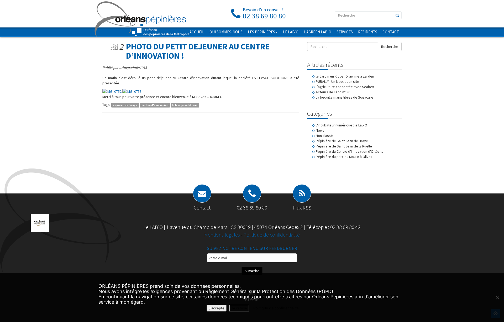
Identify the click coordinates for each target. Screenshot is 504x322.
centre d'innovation (154, 105)
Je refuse (239, 308)
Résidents (367, 31)
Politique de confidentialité (272, 234)
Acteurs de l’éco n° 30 (333, 92)
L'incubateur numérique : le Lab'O (341, 125)
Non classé (324, 135)
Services (345, 31)
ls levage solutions (184, 105)
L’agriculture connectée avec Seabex (345, 86)
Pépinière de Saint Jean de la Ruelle (344, 146)
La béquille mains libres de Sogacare (344, 97)
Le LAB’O (290, 31)
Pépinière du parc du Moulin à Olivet (344, 156)
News (320, 130)
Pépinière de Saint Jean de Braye (342, 141)
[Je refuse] (497, 297)
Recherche (389, 46)
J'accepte (216, 308)
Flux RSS (302, 207)
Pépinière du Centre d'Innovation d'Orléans (349, 151)
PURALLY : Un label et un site (337, 81)
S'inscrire (252, 270)
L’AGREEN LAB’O (317, 31)
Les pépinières (261, 31)
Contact (390, 31)
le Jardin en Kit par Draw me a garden (345, 76)
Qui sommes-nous (226, 31)
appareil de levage (125, 105)
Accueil (197, 31)
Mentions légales (222, 234)
